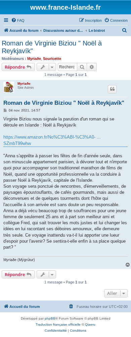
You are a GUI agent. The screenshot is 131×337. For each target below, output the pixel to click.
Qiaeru (90, 324)
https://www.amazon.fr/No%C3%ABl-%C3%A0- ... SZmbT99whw (52, 140)
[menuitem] (18, 20)
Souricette (52, 59)
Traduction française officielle (58, 324)
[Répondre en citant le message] (112, 89)
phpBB (50, 318)
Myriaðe (34, 59)
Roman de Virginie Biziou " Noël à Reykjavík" (52, 47)
